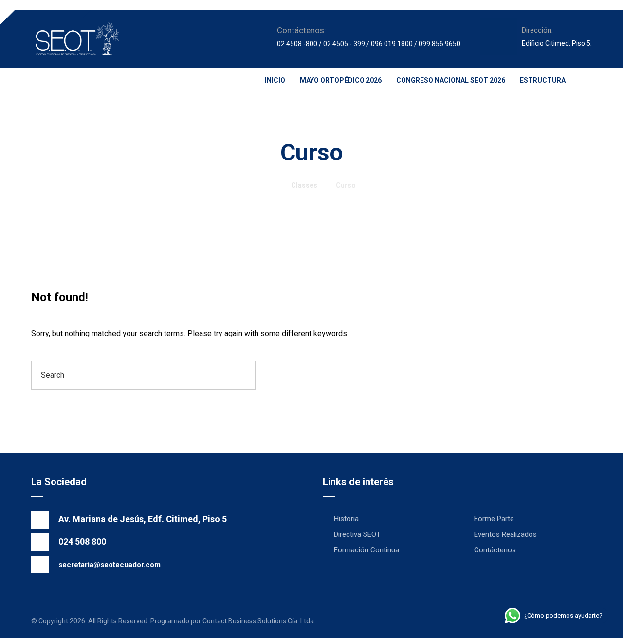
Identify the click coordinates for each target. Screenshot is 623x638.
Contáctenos (495, 550)
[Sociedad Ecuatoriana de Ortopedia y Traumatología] (77, 38)
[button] (41, 83)
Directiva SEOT (357, 534)
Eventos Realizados (505, 534)
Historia (346, 518)
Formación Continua (366, 550)
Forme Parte (494, 518)
